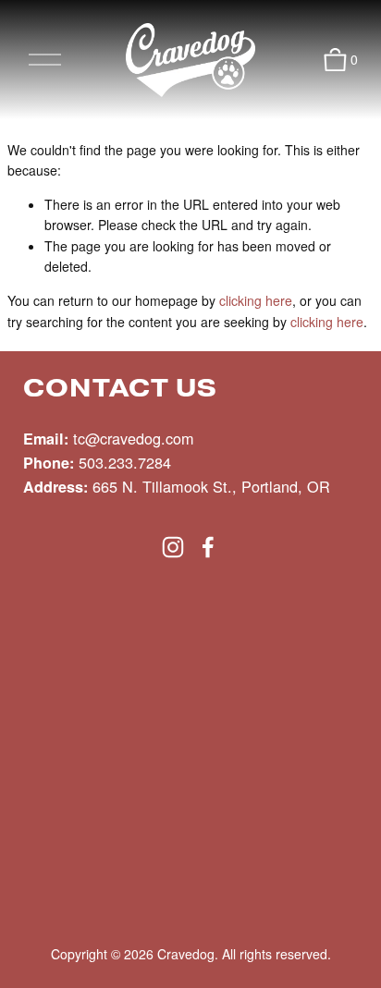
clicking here (255, 300)
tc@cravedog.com (133, 438)
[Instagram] (173, 547)
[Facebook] (208, 547)
